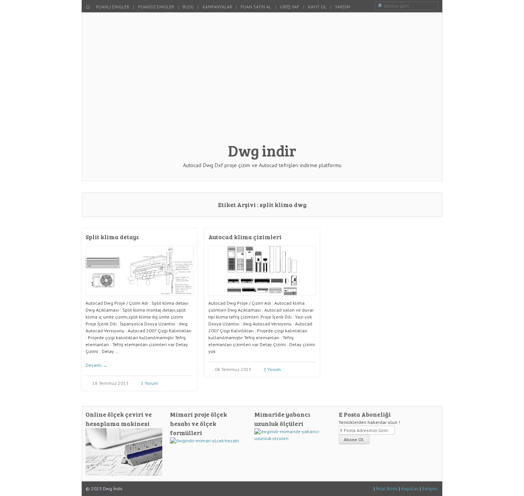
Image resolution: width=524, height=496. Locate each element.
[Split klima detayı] (139, 298)
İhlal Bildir (386, 488)
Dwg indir (262, 150)
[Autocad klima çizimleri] (262, 298)
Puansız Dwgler (156, 7)
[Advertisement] (262, 81)
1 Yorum (149, 383)
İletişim (429, 488)
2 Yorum (272, 369)
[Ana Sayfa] (88, 6)
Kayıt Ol (317, 7)
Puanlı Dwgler (112, 7)
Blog (188, 7)
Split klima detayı (112, 237)
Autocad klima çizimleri (245, 237)
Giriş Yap (289, 7)
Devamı (96, 365)
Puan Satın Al (256, 7)
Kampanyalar (217, 7)
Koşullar (409, 488)
